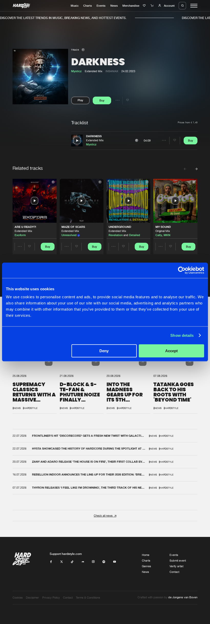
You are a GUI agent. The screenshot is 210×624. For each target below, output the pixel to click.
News (114, 5)
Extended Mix (95, 140)
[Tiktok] (72, 561)
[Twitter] (61, 561)
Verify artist (176, 566)
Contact (174, 571)
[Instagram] (93, 561)
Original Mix (162, 230)
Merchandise (130, 5)
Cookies (18, 597)
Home (145, 554)
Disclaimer (32, 597)
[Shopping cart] (152, 5)
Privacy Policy (51, 597)
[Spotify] (103, 561)
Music (75, 5)
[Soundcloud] (82, 561)
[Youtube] (114, 561)
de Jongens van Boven (182, 597)
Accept (171, 351)
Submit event (178, 560)
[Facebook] (51, 561)
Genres (146, 566)
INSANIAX (112, 71)
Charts (87, 5)
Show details (182, 335)
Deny (104, 351)
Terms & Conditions (88, 597)
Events (101, 5)
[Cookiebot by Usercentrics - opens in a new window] (181, 270)
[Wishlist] (145, 5)
